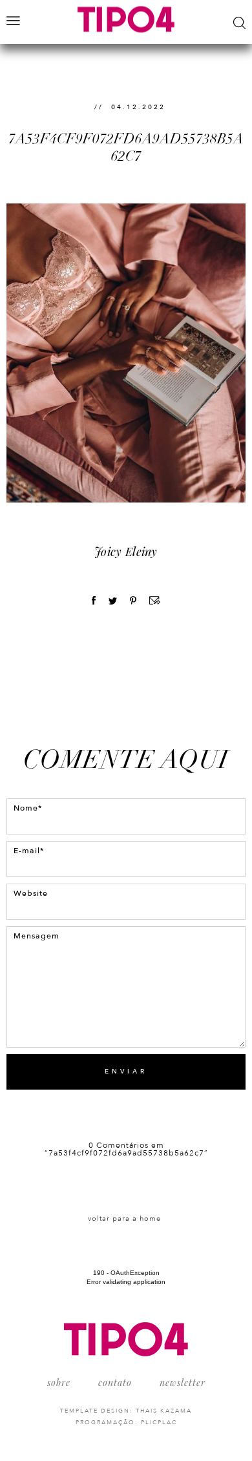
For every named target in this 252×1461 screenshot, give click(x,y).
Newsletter (182, 1382)
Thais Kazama (164, 1410)
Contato (115, 1382)
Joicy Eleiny (126, 551)
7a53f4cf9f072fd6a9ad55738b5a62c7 (126, 147)
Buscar (239, 23)
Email (154, 600)
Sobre (58, 1382)
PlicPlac (159, 1422)
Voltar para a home (124, 1218)
